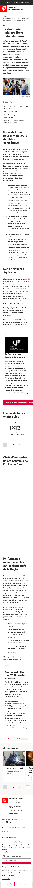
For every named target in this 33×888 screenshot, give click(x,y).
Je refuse (11, 884)
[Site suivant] (28, 787)
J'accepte (24, 884)
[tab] (14, 444)
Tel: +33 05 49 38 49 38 (15, 811)
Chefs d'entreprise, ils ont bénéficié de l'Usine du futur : (15, 116)
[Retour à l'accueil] (5, 800)
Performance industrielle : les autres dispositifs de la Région (14, 121)
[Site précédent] (5, 787)
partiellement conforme (14, 837)
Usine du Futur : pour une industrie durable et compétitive (16, 107)
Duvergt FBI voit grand (14, 768)
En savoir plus (6, 879)
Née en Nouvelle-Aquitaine (11, 111)
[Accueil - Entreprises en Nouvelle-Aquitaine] (3, 8)
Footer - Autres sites (8, 832)
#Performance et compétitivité (13, 738)
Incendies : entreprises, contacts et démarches (18, 2)
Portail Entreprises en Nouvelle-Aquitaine (14, 828)
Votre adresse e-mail (8, 852)
